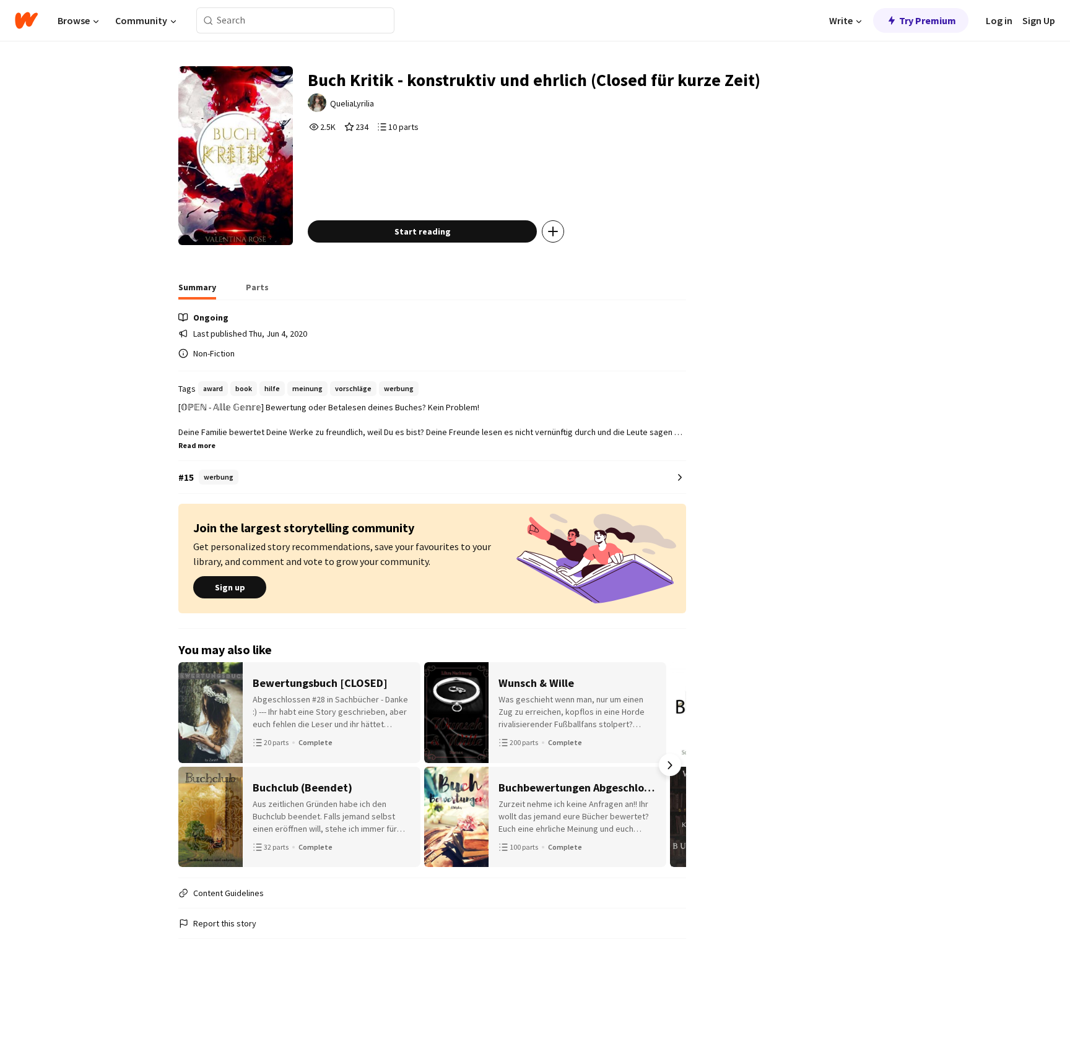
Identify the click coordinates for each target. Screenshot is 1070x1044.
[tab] (197, 291)
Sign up (230, 587)
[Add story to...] (553, 231)
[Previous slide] (194, 765)
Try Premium (927, 20)
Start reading (422, 231)
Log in (999, 20)
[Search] (208, 20)
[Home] (26, 20)
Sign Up (1038, 20)
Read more (196, 445)
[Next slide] (670, 765)
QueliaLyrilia (352, 103)
